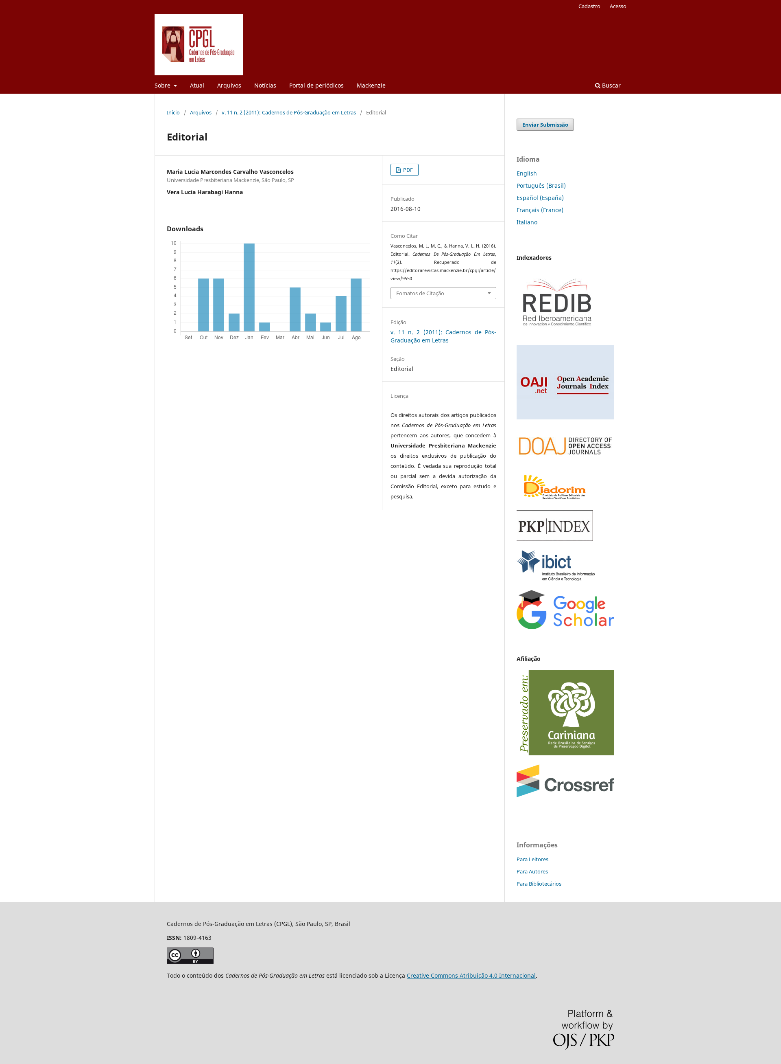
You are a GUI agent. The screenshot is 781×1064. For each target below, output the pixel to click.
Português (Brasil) (541, 185)
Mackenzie (371, 85)
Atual (197, 85)
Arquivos (229, 85)
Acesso (618, 6)
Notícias (265, 85)
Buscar (610, 85)
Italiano (527, 222)
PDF (407, 169)
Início (173, 112)
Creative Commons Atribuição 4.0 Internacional (471, 975)
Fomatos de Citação (420, 293)
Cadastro (589, 6)
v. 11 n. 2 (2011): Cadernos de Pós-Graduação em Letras (289, 112)
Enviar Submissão (545, 124)
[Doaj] (565, 459)
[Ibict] (556, 579)
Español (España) (540, 198)
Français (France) (540, 210)
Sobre (163, 85)
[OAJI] (565, 417)
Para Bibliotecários (539, 883)
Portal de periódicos (316, 85)
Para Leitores (532, 859)
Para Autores (532, 871)
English (527, 173)
